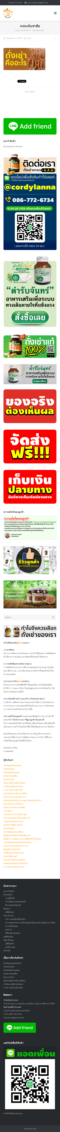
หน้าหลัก (6, 950)
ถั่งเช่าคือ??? (26, 30)
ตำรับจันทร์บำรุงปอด (11, 772)
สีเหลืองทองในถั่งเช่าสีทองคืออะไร (16, 835)
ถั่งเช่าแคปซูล (8, 828)
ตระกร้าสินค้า (8, 891)
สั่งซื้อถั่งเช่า (9, 912)
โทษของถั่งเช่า (9, 769)
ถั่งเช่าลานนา (8, 916)
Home (17, 30)
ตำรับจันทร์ (7, 895)
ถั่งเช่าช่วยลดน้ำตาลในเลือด (14, 860)
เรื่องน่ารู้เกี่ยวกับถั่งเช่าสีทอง (14, 783)
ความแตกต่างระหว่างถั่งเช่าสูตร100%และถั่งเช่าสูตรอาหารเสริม (30, 923)
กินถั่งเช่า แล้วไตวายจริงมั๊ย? (14, 807)
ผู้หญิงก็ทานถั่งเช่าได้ (11, 849)
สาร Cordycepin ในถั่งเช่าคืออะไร (16, 818)
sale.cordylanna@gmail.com (37, 3)
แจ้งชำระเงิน (10, 947)
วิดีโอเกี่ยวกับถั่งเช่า (12, 933)
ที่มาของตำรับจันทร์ (13, 905)
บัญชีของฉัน (8, 937)
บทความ (8, 930)
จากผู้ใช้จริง (10, 898)
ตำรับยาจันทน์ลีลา (10, 776)
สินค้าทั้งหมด (8, 940)
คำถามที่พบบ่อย (11, 926)
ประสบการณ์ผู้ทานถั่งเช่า (13, 825)
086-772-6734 (16, 3)
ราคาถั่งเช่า (7, 811)
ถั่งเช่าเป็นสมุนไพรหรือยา (13, 832)
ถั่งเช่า (20, 643)
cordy (28, 38)
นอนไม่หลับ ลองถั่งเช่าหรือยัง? (15, 793)
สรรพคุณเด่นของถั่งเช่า (12, 765)
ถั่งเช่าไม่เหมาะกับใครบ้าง (13, 804)
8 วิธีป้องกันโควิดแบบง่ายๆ (13, 853)
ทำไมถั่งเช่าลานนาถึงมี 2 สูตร (15, 814)
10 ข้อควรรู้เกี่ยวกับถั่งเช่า (13, 786)
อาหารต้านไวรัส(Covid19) (13, 867)
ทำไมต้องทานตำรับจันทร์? (15, 902)
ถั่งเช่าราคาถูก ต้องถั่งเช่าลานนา (15, 846)
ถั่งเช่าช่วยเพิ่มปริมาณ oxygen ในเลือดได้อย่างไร (22, 800)
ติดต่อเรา (6, 909)
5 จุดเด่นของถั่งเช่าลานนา (13, 821)
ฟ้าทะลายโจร (8, 779)
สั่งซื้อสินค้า (9, 943)
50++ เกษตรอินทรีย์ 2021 (15, 919)
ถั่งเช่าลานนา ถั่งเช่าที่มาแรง (14, 797)
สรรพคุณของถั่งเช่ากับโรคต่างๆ (15, 863)
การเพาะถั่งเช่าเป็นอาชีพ (13, 790)
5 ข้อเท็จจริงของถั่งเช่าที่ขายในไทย (17, 842)
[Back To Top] (53, 1125)
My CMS (33, 1129)
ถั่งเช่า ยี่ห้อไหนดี (10, 856)
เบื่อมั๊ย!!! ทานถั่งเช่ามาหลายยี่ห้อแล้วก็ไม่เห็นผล (22, 839)
